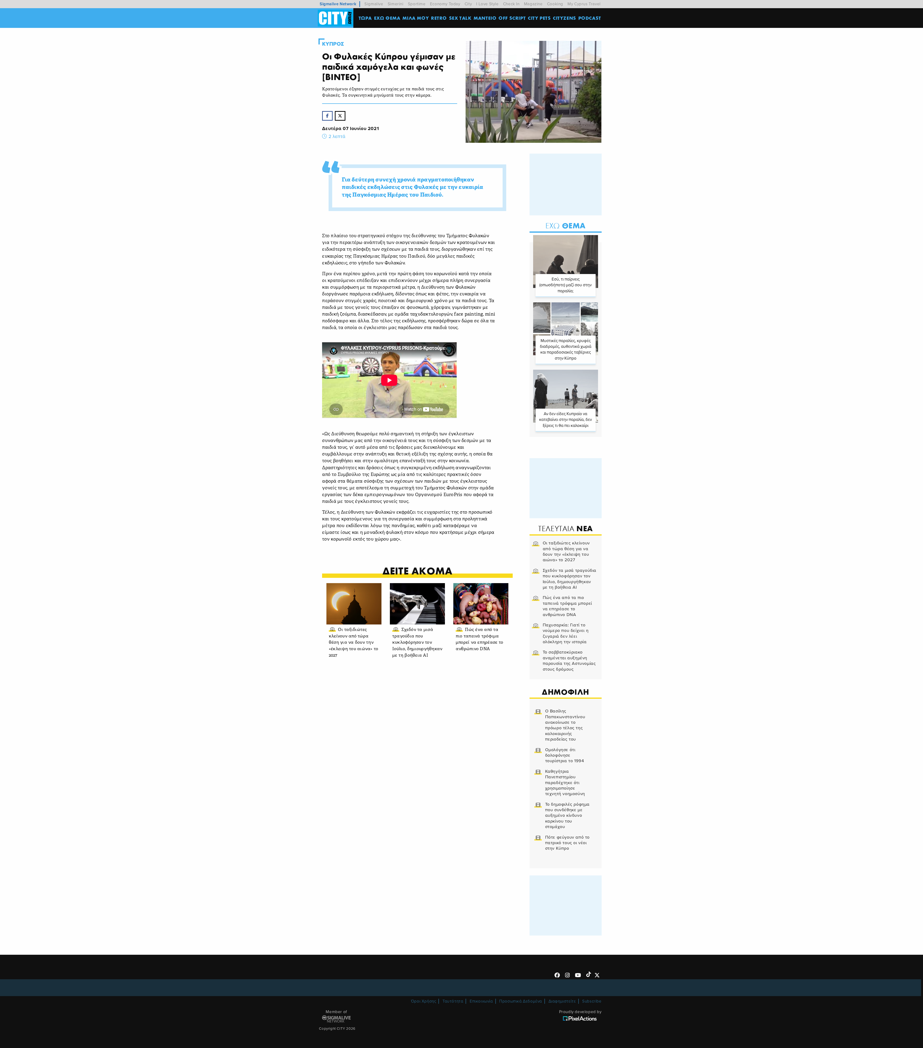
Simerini (396, 3)
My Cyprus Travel (584, 3)
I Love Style (487, 3)
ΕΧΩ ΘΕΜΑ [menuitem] (387, 18)
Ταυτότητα (453, 1001)
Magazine (533, 3)
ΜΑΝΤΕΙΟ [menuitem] (485, 18)
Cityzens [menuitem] (564, 18)
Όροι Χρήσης (423, 1001)
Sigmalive (373, 3)
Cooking (555, 3)
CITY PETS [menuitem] (539, 18)
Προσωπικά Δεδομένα (520, 1001)
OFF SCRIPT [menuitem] (512, 18)
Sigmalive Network (338, 3)
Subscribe (591, 1001)
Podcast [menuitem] (589, 18)
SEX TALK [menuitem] (460, 18)
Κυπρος (333, 44)
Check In (511, 3)
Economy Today (445, 3)
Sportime (417, 3)
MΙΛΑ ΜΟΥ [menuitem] (415, 18)
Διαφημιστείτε (562, 1001)
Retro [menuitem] (439, 18)
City (468, 3)
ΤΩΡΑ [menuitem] (365, 18)
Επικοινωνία (481, 1001)
